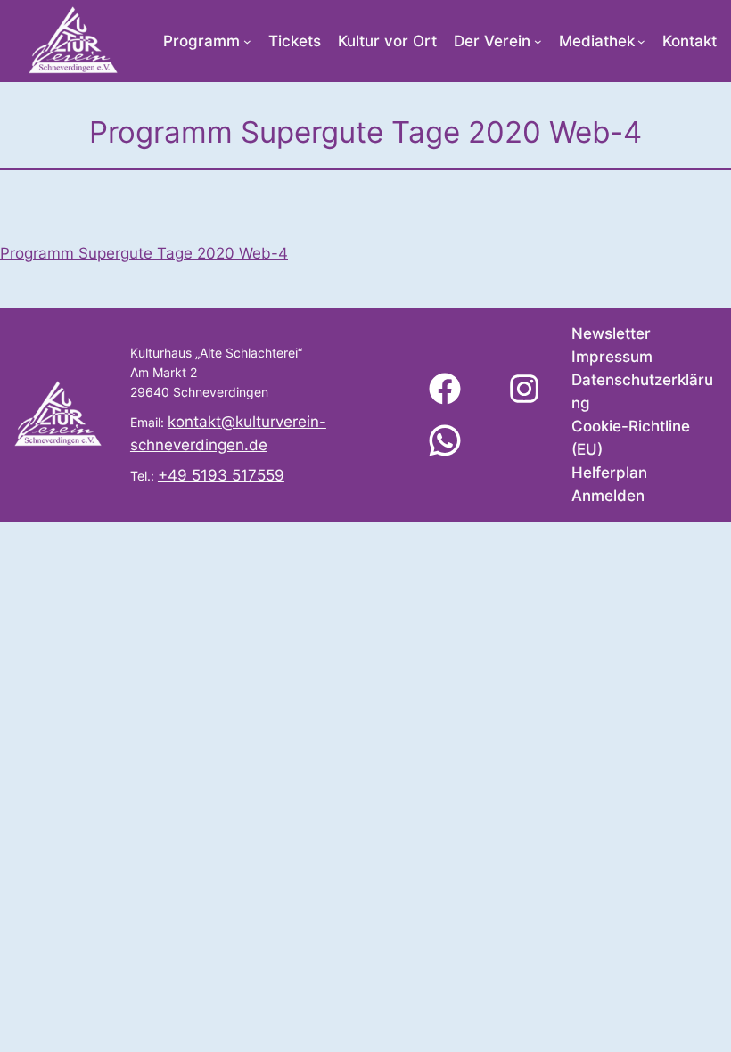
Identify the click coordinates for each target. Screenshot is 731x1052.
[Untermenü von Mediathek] (641, 41)
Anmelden (608, 496)
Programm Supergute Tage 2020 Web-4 (144, 253)
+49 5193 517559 (221, 475)
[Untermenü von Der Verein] (538, 41)
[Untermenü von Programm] (247, 41)
